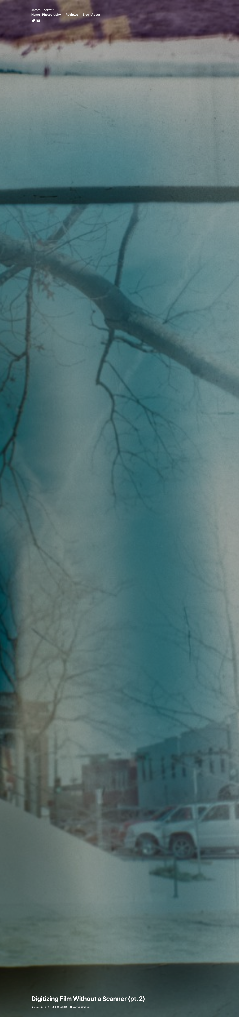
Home (35, 14)
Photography (51, 14)
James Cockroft (42, 10)
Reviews (72, 14)
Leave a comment (81, 1007)
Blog (86, 14)
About (95, 14)
